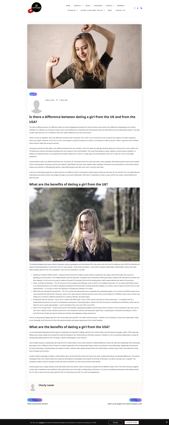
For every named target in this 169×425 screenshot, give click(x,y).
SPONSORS (98, 6)
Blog (110, 10)
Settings (115, 422)
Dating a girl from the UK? (92, 10)
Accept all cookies (131, 422)
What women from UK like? (37, 404)
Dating (33, 94)
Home (68, 6)
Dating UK (72, 10)
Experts (77, 6)
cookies (41, 423)
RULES (88, 6)
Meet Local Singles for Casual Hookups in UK (125, 404)
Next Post (134, 400)
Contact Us (120, 10)
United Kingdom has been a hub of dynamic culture (51, 264)
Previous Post (36, 400)
